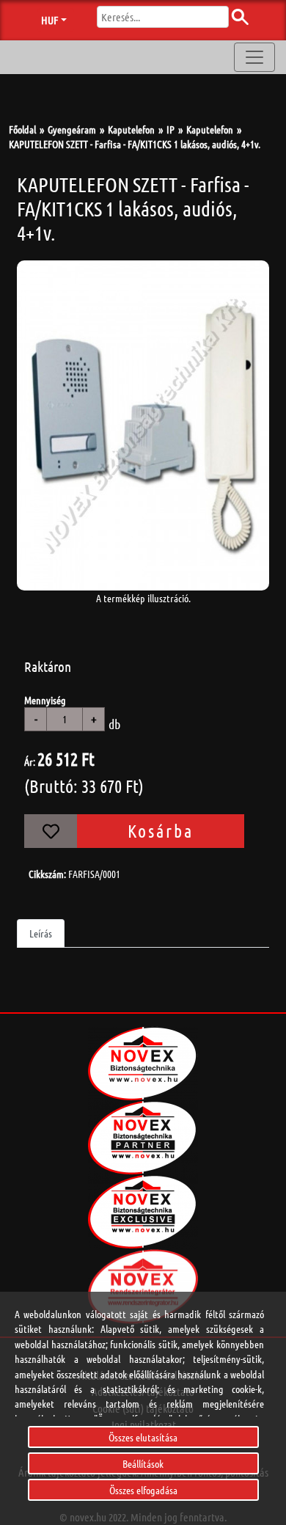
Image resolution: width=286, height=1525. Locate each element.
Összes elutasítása (143, 1437)
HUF (49, 19)
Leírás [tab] (40, 933)
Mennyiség (45, 699)
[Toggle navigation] (254, 57)
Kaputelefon (131, 129)
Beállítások (143, 1463)
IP (170, 129)
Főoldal (22, 129)
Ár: (29, 761)
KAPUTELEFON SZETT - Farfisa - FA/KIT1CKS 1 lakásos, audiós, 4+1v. (134, 143)
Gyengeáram (72, 129)
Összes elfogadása (143, 1489)
